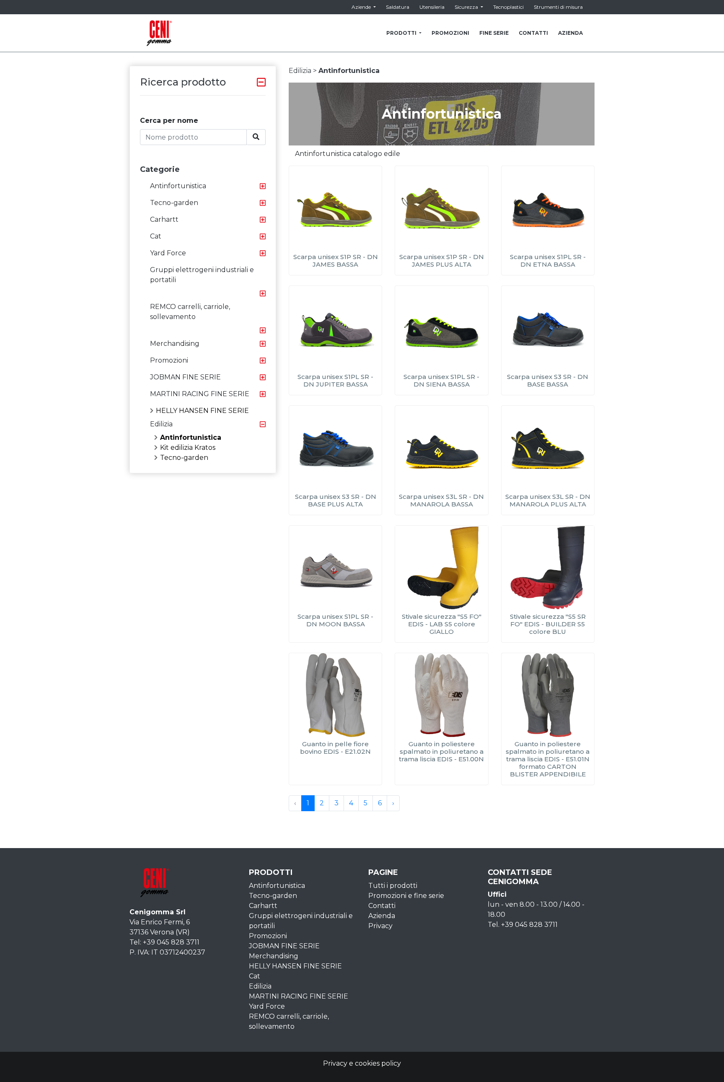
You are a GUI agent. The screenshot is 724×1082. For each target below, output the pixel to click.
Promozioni (169, 360)
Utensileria (432, 7)
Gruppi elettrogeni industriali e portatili (202, 275)
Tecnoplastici (508, 7)
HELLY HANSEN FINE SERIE (202, 411)
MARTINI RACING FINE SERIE (199, 394)
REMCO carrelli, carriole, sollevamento (190, 312)
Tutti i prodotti (392, 886)
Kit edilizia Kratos (187, 447)
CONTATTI (533, 33)
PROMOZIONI (450, 33)
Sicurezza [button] (467, 7)
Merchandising (174, 344)
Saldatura (397, 7)
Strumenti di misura (558, 7)
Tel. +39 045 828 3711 (523, 925)
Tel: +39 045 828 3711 (164, 942)
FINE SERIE (494, 33)
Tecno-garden (174, 203)
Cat (155, 236)
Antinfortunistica (178, 186)
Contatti (382, 906)
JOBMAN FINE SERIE (185, 377)
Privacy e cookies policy (362, 1063)
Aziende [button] (362, 7)
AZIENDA (570, 33)
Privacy (380, 926)
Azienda (381, 916)
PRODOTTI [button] (402, 33)
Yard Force (168, 253)
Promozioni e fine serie (406, 896)
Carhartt (164, 219)
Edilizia (161, 424)
